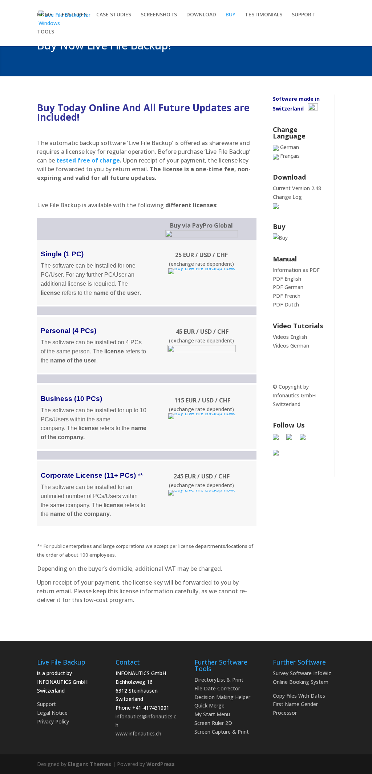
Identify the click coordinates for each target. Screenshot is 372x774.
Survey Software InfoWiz (302, 673)
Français (289, 155)
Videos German (291, 345)
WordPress (160, 764)
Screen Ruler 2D (213, 722)
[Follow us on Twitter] (292, 440)
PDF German (288, 287)
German (289, 147)
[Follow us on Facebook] (278, 440)
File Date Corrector (217, 688)
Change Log (287, 196)
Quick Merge (209, 705)
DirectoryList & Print (218, 679)
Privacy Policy (53, 721)
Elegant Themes (89, 764)
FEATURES (74, 15)
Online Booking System (300, 681)
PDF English (287, 278)
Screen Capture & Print (221, 731)
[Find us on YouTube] (278, 455)
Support (46, 704)
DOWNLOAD (201, 15)
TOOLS (45, 32)
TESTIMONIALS (263, 15)
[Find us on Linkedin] (305, 440)
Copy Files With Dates (299, 695)
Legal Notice (52, 712)
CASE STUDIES (113, 15)
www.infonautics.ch (138, 733)
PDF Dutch (286, 304)
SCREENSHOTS (159, 15)
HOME (44, 15)
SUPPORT (303, 15)
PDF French (286, 295)
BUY (230, 15)
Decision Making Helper (222, 697)
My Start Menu (212, 714)
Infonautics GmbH (294, 395)
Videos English (290, 336)
